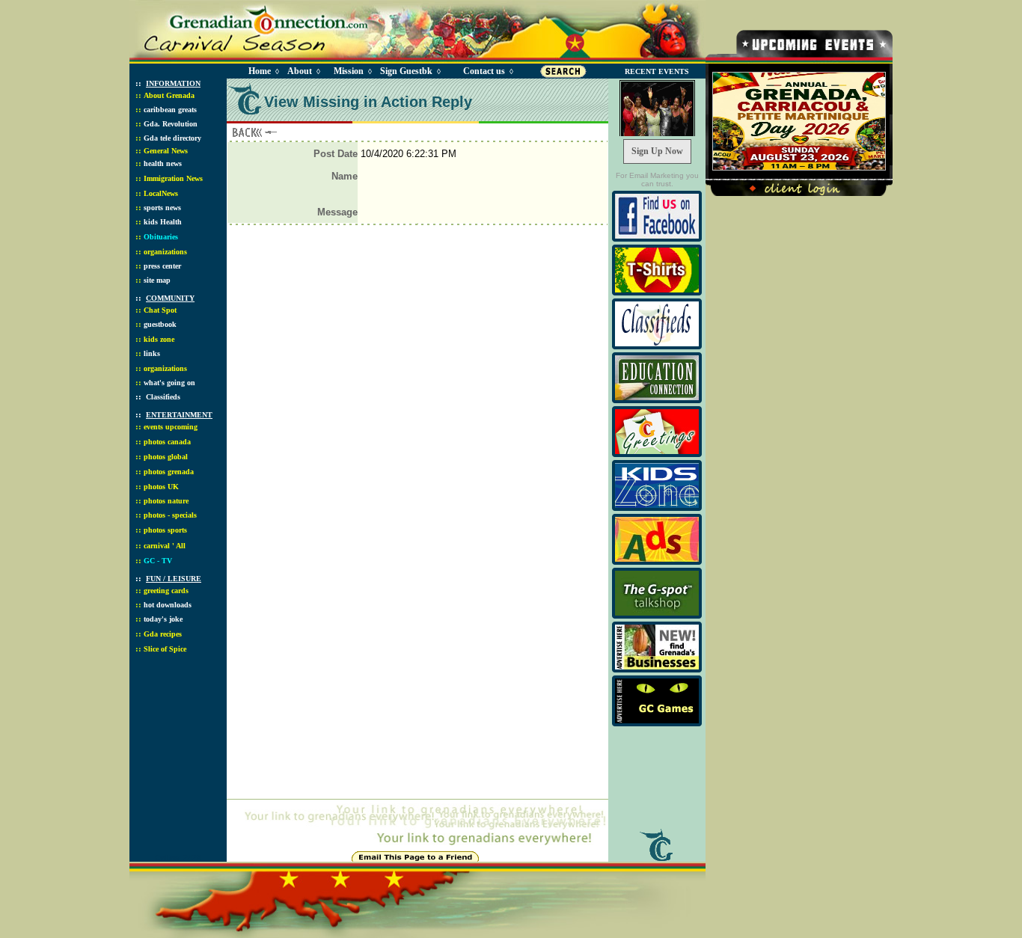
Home (259, 71)
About (299, 71)
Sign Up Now (657, 151)
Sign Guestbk (409, 71)
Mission (349, 71)
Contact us (484, 71)
